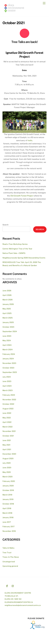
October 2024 (8, 327)
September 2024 (9, 331)
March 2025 (7, 318)
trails (30, 140)
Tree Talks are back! (24, 42)
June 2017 (6, 522)
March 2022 (7, 427)
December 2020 (9, 454)
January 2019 (7, 499)
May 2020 (6, 472)
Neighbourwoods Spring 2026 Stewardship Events (23, 258)
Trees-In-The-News (10, 557)
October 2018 (8, 504)
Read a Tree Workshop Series (15, 244)
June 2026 (6, 291)
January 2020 (8, 486)
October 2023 (8, 368)
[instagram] (12, 586)
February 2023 (8, 395)
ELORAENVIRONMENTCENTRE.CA (19, 602)
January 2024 (8, 359)
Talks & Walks (8, 548)
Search (5, 225)
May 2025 (6, 309)
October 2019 (8, 490)
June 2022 (6, 413)
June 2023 (6, 381)
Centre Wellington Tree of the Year (17, 249)
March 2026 (7, 300)
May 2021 (6, 445)
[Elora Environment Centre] (14, 13)
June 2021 (6, 440)
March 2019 (7, 495)
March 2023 (7, 390)
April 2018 (6, 508)
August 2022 (7, 409)
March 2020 (7, 477)
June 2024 (6, 336)
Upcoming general (10, 566)
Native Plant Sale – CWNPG (13, 253)
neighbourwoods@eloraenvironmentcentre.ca (23, 605)
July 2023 (6, 377)
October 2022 (8, 404)
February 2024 (8, 354)
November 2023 (9, 363)
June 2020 (6, 468)
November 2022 (9, 400)
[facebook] (7, 586)
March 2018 (7, 513)
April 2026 (6, 295)
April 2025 (7, 313)
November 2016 (9, 531)
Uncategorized (8, 562)
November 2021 (9, 431)
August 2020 (7, 458)
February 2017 (8, 527)
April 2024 (7, 345)
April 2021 (6, 449)
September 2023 (9, 372)
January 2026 (8, 304)
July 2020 (6, 463)
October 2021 (8, 436)
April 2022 (6, 422)
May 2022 (6, 418)
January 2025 (8, 322)
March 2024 (7, 350)
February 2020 (8, 481)
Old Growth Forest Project (21, 196)
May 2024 (6, 340)
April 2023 (7, 386)
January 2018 (7, 517)
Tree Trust (6, 553)
